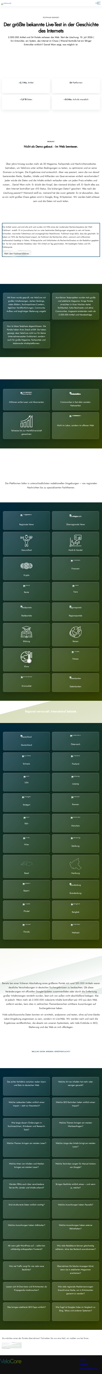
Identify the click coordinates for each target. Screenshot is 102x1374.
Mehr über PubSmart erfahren (16, 253)
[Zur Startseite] (6, 2)
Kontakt (82, 1359)
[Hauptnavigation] (97, 3)
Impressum (83, 1364)
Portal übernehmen (12, 1345)
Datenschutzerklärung (88, 1368)
